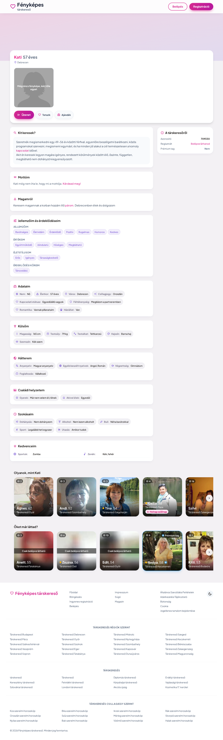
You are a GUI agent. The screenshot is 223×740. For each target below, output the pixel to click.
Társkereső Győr (71, 639)
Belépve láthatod (200, 143)
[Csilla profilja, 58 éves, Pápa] (162, 496)
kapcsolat (22, 150)
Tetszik (44, 115)
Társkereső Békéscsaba (178, 644)
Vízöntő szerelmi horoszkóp (128, 720)
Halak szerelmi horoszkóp (179, 720)
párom (69, 205)
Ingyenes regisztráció (81, 601)
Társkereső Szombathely (127, 644)
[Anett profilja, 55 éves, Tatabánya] (33, 550)
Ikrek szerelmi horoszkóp (127, 710)
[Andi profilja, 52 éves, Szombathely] (76, 496)
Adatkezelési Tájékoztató (173, 596)
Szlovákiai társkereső (21, 687)
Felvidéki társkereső (73, 682)
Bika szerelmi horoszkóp (75, 710)
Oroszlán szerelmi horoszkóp (25, 715)
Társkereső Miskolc (124, 634)
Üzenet (24, 115)
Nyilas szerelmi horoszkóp (24, 720)
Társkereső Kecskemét (177, 639)
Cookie (164, 606)
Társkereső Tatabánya (73, 653)
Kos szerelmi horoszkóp (22, 710)
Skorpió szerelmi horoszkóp (180, 715)
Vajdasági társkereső (176, 682)
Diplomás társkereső (125, 677)
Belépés (177, 6)
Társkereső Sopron (20, 653)
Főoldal (73, 592)
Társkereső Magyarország (179, 653)
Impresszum (121, 592)
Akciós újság (120, 687)
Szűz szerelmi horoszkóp (75, 715)
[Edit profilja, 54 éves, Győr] (119, 550)
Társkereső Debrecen (73, 634)
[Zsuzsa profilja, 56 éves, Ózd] (76, 550)
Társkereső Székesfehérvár (25, 644)
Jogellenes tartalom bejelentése (177, 610)
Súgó (118, 596)
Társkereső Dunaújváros (126, 653)
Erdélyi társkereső (175, 677)
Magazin (119, 601)
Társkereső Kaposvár (125, 648)
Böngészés (75, 596)
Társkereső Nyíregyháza (126, 639)
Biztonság (165, 601)
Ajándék (64, 115)
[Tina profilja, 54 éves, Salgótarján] (119, 496)
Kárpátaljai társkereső (125, 682)
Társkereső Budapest (21, 634)
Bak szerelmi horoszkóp (74, 720)
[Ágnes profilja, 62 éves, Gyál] (33, 496)
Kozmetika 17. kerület (176, 687)
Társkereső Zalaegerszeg (179, 648)
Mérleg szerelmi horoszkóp (128, 715)
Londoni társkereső (72, 687)
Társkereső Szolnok (72, 644)
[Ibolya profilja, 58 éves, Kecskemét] (162, 551)
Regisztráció (201, 6)
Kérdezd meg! (72, 183)
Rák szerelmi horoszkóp (178, 710)
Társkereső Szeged (175, 634)
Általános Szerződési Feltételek (177, 592)
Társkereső (68, 677)
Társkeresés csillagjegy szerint (111, 703)
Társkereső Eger (70, 648)
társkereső (16, 677)
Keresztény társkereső (22, 682)
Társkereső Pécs (19, 639)
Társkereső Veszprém (21, 648)
